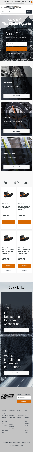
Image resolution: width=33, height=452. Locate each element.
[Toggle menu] (1, 7)
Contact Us (27, 428)
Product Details (8, 227)
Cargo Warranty (27, 423)
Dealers (26, 415)
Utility (10, 422)
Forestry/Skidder (5, 430)
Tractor (3, 423)
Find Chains (16, 49)
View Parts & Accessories (16, 330)
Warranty (26, 425)
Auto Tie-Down (12, 417)
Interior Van (11, 415)
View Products (16, 95)
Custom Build (11, 428)
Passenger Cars (4, 413)
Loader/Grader (4, 421)
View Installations (16, 373)
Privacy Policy (16, 442)
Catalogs (26, 430)
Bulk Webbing (11, 426)
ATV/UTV (3, 428)
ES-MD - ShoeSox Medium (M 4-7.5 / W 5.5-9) (24, 208)
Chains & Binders (12, 419)
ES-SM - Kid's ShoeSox (6, 207)
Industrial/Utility (5, 425)
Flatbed (10, 413)
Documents (27, 417)
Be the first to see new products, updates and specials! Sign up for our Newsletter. (15, 2)
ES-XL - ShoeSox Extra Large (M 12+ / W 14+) (24, 251)
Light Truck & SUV (5, 415)
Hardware (11, 424)
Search (28, 11)
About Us (26, 413)
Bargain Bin (11, 431)
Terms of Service (26, 442)
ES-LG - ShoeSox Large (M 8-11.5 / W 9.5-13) (8, 251)
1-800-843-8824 (7, 442)
